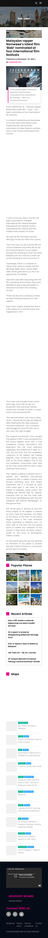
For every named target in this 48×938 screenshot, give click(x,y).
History (21, 736)
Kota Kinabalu (29, 791)
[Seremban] (12, 599)
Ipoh (20, 750)
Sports (28, 763)
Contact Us (38, 924)
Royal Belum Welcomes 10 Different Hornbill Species (29, 754)
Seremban (22, 763)
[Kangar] (36, 587)
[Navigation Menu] (40, 3)
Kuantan (25, 818)
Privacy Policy (19, 924)
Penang (27, 805)
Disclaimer (10, 923)
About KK (22, 794)
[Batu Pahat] (24, 575)
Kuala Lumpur (29, 777)
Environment (22, 847)
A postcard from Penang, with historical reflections (29, 809)
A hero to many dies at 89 (29, 766)
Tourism (26, 750)
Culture (21, 777)
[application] (24, 878)
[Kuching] (36, 599)
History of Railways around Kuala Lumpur (29, 740)
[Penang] (24, 599)
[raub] (12, 575)
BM (20, 818)
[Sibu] (24, 587)
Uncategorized (23, 723)
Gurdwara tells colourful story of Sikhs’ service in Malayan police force (28, 783)
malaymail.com (15, 62)
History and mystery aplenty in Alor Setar (27, 837)
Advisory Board (15, 901)
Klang (26, 736)
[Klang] (12, 587)
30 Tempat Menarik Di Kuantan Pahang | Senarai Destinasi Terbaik (29, 824)
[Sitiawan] (36, 575)
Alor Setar (21, 833)
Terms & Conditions (28, 924)
